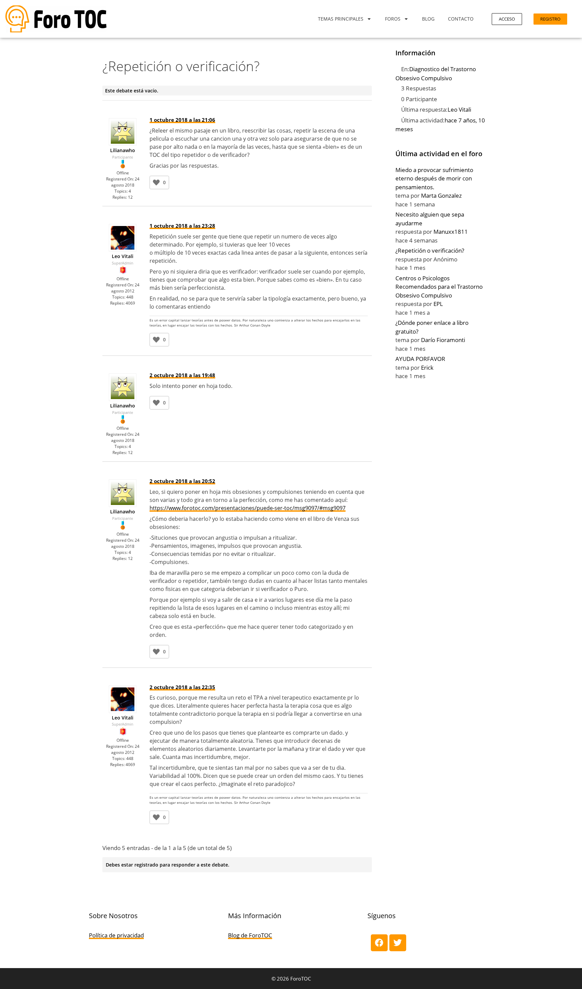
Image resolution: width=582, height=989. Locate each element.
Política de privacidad (116, 935)
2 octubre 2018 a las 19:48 (182, 375)
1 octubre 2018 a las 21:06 (182, 119)
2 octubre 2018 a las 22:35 (182, 687)
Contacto (461, 19)
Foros (392, 19)
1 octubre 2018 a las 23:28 (182, 225)
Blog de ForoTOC (250, 935)
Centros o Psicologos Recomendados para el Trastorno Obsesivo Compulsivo (439, 286)
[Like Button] (156, 182)
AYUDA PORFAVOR (420, 359)
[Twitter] (397, 942)
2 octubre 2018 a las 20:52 (182, 481)
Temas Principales (340, 19)
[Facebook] (379, 942)
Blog (428, 19)
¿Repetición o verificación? (429, 250)
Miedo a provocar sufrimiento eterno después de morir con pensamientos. (434, 178)
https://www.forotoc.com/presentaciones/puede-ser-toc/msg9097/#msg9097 (248, 508)
